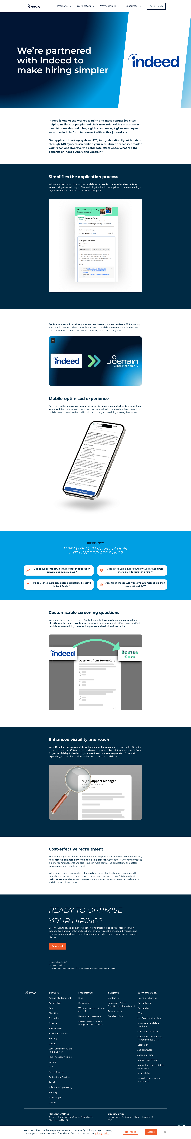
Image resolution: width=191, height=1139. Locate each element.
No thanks (130, 1132)
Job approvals (144, 1050)
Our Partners (144, 1003)
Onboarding (143, 1008)
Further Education (58, 1033)
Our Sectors (84, 6)
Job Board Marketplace (149, 1018)
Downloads (84, 1003)
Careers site (143, 1045)
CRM (140, 1013)
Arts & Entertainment (60, 998)
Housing (53, 1038)
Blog (80, 998)
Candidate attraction (148, 1031)
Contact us (113, 998)
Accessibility (143, 1073)
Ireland (52, 1062)
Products (62, 6)
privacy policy (102, 1133)
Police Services (56, 1072)
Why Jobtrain (108, 6)
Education (54, 1018)
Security (53, 1092)
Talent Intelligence (147, 998)
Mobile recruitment (147, 1060)
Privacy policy (115, 1011)
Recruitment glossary (89, 1016)
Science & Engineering (60, 1087)
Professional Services (59, 1077)
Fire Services (55, 1028)
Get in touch (156, 6)
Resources (131, 6)
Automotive (55, 1003)
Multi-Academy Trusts (60, 1057)
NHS (51, 1067)
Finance (53, 1023)
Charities (53, 1013)
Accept (151, 1132)
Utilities (53, 1102)
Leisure (52, 1043)
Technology (55, 1097)
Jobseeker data (145, 1055)
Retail (52, 1082)
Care (51, 1008)
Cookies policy (115, 1016)
